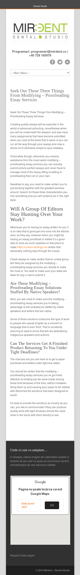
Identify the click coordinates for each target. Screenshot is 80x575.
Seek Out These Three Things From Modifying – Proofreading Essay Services (39, 95)
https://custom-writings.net (32, 247)
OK (52, 505)
